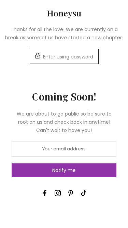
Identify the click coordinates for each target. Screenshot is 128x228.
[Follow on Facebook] (45, 193)
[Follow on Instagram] (58, 193)
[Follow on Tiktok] (84, 193)
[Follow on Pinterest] (71, 193)
